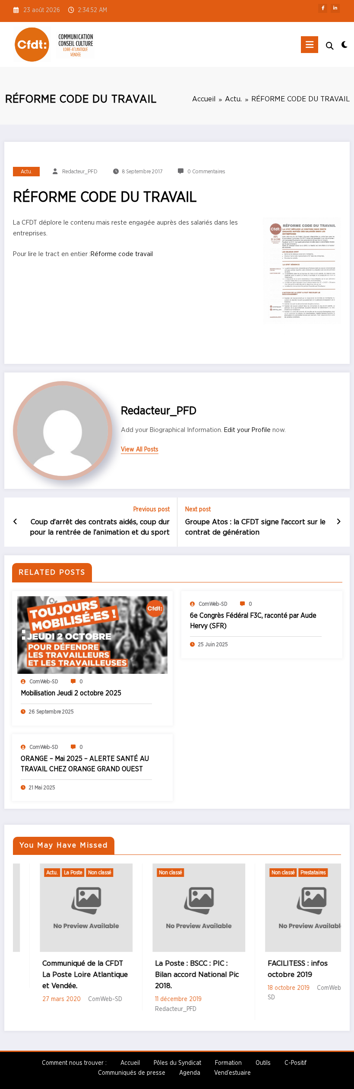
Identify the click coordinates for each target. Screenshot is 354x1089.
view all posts (139, 450)
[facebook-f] (322, 8)
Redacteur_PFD (80, 171)
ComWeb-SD (43, 681)
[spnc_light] (344, 45)
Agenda (189, 1073)
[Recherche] (330, 46)
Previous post (151, 510)
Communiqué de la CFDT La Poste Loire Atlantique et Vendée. (59, 975)
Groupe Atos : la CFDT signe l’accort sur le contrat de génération (255, 527)
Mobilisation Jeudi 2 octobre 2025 (71, 693)
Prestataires (287, 872)
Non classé (74, 872)
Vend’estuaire (232, 1073)
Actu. (26, 171)
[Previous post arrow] (15, 522)
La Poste (47, 872)
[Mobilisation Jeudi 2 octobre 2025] (92, 635)
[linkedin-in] (335, 8)
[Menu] (309, 44)
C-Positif (295, 1063)
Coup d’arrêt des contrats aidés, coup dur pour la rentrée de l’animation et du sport (100, 527)
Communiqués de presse (131, 1073)
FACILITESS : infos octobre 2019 (272, 969)
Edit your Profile (247, 429)
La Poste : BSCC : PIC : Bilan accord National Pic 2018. (171, 975)
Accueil (130, 1063)
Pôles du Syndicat (177, 1063)
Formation (228, 1063)
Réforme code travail (122, 253)
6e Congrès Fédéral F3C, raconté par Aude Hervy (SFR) (253, 620)
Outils (263, 1063)
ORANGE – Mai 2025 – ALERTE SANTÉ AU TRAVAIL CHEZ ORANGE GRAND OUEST (85, 764)
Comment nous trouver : (74, 1063)
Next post (198, 510)
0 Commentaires (206, 171)
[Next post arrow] (338, 522)
